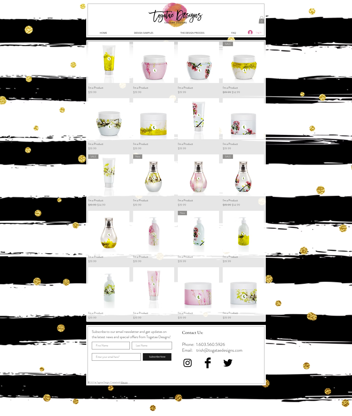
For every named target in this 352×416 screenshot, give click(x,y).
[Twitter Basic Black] (227, 362)
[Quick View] (108, 62)
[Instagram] (187, 362)
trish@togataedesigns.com (219, 350)
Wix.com (124, 382)
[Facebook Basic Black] (207, 362)
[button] (261, 20)
